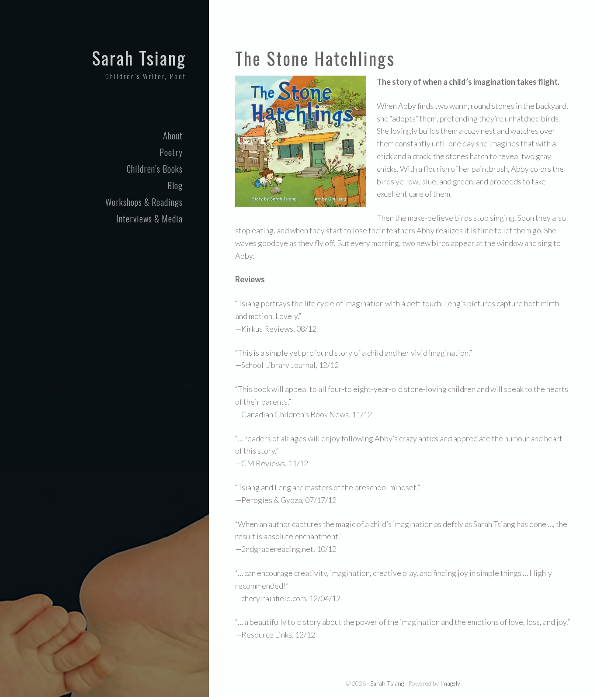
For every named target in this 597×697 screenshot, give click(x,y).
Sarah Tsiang (139, 58)
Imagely (450, 683)
